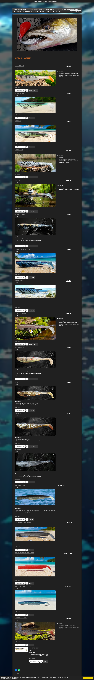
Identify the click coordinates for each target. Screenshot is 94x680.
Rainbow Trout (20, 313)
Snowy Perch (19, 66)
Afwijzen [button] (77, 677)
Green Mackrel (20, 93)
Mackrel (18, 121)
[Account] (53, 11)
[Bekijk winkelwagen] (59, 11)
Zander (17, 180)
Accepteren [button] (88, 677)
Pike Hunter (19, 413)
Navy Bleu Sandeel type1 (23, 586)
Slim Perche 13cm (21, 618)
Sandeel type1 (20, 485)
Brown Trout (20, 347)
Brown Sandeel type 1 (23, 522)
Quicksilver (19, 150)
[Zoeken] (56, 11)
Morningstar (20, 214)
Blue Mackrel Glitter (22, 249)
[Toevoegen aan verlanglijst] (26, 90)
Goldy (17, 382)
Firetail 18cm (34, 648)
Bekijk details (17, 87)
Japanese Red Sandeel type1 (24, 553)
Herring (18, 449)
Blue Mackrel (19, 281)
